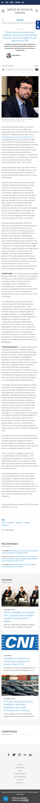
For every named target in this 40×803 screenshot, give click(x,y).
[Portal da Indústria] (2, 2)
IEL (23, 2)
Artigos (20, 770)
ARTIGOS (20, 20)
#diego (26, 523)
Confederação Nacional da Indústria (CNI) (17, 137)
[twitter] (14, 755)
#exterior (19, 523)
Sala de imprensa (20, 776)
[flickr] (25, 755)
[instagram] (19, 755)
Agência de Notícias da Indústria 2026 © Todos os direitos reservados (20, 793)
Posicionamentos (20, 773)
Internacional (9, 609)
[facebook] (8, 755)
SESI (11, 2)
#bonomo (5, 525)
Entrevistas (20, 767)
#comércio (10, 523)
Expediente (20, 782)
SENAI (17, 2)
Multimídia (20, 779)
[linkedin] (30, 755)
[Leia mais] (20, 596)
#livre (4, 523)
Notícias (20, 764)
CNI (6, 2)
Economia (6, 551)
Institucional (8, 556)
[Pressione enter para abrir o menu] (3, 10)
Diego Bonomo (16, 55)
